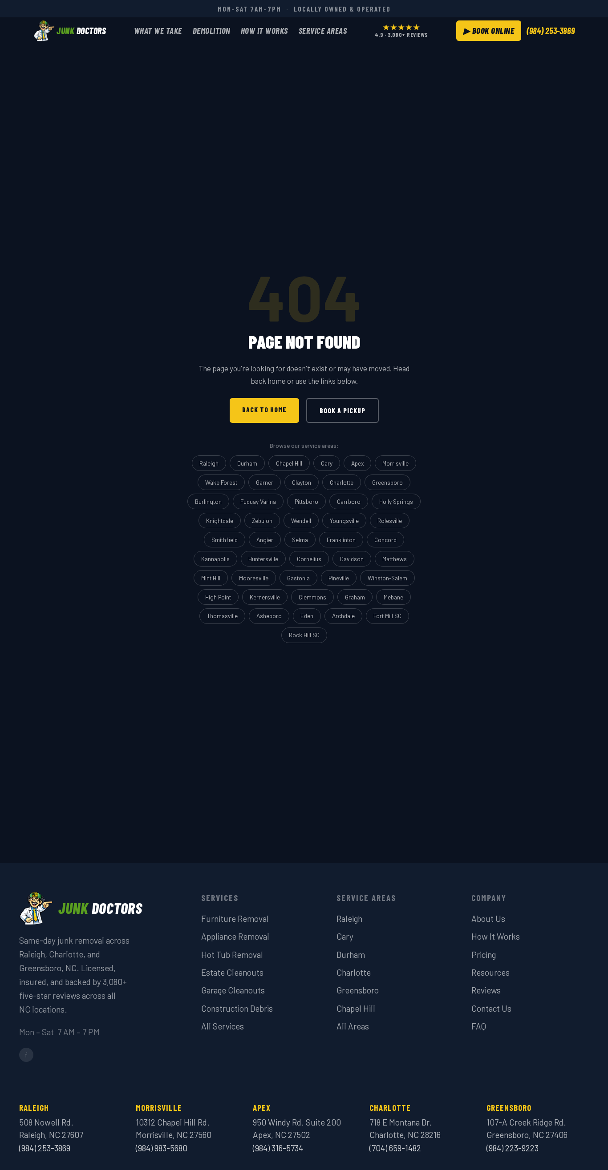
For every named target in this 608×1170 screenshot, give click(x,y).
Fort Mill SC (387, 615)
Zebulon (262, 520)
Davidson (352, 559)
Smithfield (224, 539)
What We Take (158, 30)
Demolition (211, 30)
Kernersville (265, 597)
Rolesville (389, 520)
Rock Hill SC (304, 635)
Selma (300, 539)
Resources (490, 972)
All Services (222, 1026)
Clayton (301, 482)
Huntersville (263, 559)
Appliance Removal (235, 936)
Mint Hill (210, 578)
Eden (306, 615)
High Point (218, 597)
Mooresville (253, 578)
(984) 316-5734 (278, 1148)
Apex (357, 463)
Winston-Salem (387, 578)
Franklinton (341, 539)
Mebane (393, 597)
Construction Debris (237, 1008)
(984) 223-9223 (512, 1148)
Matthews (394, 559)
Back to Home (264, 410)
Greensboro (387, 482)
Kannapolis (215, 559)
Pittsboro (306, 501)
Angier (264, 539)
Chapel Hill (289, 463)
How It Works (264, 30)
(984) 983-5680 (161, 1148)
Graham (355, 597)
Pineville (338, 578)
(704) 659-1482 (395, 1148)
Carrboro (349, 501)
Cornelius (309, 559)
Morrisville (395, 463)
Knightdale (219, 520)
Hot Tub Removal (232, 954)
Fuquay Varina (258, 501)
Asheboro (269, 615)
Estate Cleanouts (232, 972)
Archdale (343, 615)
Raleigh (209, 463)
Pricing (483, 954)
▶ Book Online (489, 30)
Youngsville (344, 520)
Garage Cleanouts (233, 990)
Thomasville (222, 615)
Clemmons (312, 597)
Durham (247, 463)
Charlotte (341, 482)
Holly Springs (396, 501)
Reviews (486, 990)
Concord (385, 539)
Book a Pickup (342, 410)
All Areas (352, 1026)
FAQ (478, 1026)
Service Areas (323, 30)
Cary (326, 463)
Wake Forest (221, 482)
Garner (264, 482)
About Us (488, 918)
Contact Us (491, 1008)
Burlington (208, 501)
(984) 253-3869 (551, 30)
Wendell (301, 520)
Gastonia (298, 578)
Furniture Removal (235, 918)
